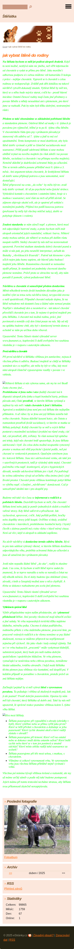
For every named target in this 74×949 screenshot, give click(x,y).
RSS (12, 939)
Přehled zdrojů (13, 888)
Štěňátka (9, 16)
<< (10, 873)
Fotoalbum (10, 857)
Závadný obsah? (43, 935)
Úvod (5, 47)
